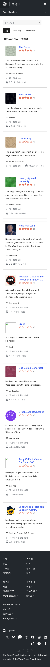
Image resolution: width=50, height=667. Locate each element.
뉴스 (5, 563)
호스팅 (6, 568)
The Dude (24, 47)
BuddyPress (10, 618)
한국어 (12, 630)
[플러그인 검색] (38, 22)
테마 (28, 563)
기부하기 (32, 591)
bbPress (8, 614)
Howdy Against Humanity (27, 180)
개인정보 (7, 573)
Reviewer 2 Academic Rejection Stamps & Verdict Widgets (31, 278)
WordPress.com (12, 604)
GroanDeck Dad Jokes (31, 412)
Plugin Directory (10, 12)
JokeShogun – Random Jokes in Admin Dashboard (32, 508)
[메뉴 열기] (45, 4)
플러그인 (30, 568)
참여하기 (30, 581)
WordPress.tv (11, 596)
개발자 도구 (8, 591)
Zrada (22, 324)
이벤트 (29, 586)
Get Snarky (25, 138)
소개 (5, 559)
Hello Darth (25, 94)
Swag (30, 596)
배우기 (6, 581)
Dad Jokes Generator (31, 367)
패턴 (28, 573)
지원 (5, 586)
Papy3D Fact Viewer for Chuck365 (30, 461)
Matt (6, 609)
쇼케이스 (30, 559)
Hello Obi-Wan (27, 225)
